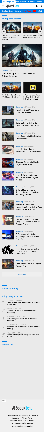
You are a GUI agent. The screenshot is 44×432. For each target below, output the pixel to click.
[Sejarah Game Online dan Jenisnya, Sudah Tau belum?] (8, 123)
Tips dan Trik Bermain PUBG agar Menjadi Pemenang (22, 311)
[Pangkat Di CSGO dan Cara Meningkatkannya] (8, 110)
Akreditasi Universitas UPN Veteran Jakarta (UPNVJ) (23, 328)
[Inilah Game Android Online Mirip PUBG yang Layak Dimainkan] (8, 250)
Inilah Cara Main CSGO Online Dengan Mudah (28, 137)
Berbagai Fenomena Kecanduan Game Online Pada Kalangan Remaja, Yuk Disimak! (29, 208)
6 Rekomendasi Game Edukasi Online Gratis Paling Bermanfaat (31, 97)
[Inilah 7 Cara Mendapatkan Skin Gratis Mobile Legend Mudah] (8, 176)
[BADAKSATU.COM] (12, 6)
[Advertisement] (22, 371)
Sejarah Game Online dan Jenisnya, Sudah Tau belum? (28, 124)
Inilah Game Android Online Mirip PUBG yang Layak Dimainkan (27, 251)
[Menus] (3, 6)
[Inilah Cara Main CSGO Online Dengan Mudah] (8, 136)
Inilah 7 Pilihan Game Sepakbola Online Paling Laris (29, 150)
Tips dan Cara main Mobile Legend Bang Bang (27, 163)
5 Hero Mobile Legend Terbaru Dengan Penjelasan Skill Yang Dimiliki (28, 192)
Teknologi (5, 70)
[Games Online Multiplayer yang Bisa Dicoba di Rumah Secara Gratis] (8, 221)
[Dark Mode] (37, 6)
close (4, 400)
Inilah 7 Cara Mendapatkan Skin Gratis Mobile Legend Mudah (27, 177)
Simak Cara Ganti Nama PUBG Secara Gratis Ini (32, 36)
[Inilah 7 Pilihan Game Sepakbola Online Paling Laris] (8, 149)
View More (22, 274)
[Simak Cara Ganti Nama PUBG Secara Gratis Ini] (32, 27)
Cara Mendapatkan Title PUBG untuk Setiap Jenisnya (11, 37)
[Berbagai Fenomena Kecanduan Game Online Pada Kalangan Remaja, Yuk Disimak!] (8, 206)
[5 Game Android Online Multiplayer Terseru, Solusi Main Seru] (8, 235)
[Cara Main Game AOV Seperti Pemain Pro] (8, 264)
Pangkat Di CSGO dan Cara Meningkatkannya (27, 111)
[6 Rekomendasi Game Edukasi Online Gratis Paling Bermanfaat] (32, 87)
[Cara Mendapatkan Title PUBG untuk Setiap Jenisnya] (11, 27)
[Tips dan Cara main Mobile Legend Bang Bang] (8, 163)
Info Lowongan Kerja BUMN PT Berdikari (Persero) (22, 320)
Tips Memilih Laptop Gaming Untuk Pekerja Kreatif (23, 336)
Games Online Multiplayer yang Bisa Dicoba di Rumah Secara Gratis (28, 221)
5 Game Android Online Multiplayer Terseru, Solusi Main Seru (27, 236)
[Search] (41, 6)
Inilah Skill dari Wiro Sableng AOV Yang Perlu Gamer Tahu (23, 303)
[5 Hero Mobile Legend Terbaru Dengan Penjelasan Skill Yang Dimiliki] (8, 191)
